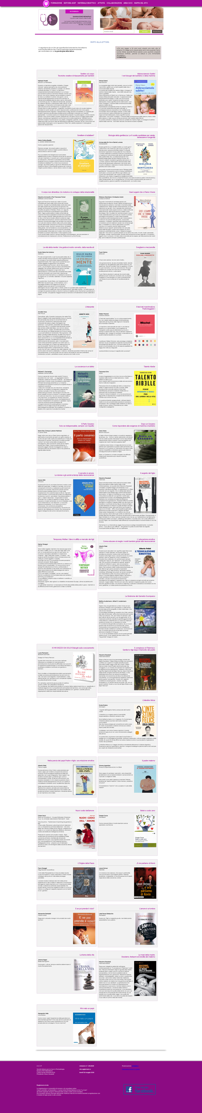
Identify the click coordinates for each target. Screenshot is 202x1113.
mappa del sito (141, 3)
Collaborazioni (114, 3)
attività (101, 3)
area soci (128, 3)
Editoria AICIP (70, 3)
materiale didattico (87, 3)
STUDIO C (135, 1066)
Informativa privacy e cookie (131, 1069)
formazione (56, 3)
